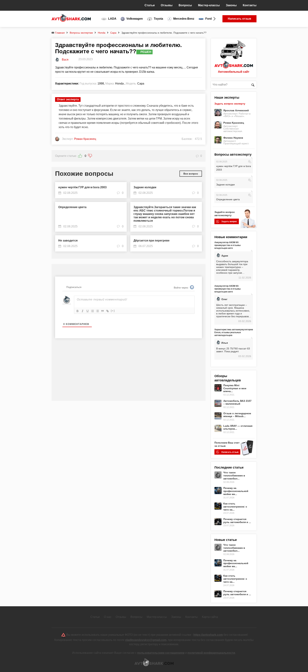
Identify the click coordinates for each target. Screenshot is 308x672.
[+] (113, 310)
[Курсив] (82, 311)
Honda (101, 32)
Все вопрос (190, 173)
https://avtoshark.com (208, 634)
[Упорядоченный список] (92, 311)
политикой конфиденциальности (211, 652)
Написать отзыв (239, 18)
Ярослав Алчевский (236, 110)
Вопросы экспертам (81, 32)
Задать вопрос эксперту (229, 103)
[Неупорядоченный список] (97, 311)
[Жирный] (77, 311)
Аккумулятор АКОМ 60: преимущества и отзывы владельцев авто (227, 245)
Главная (60, 32)
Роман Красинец (233, 122)
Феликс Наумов (233, 137)
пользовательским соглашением (160, 652)
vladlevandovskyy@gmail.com (145, 639)
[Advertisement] (128, 372)
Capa (113, 32)
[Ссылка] (107, 311)
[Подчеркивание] (87, 311)
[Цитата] (102, 311)
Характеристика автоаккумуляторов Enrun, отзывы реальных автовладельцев (233, 332)
